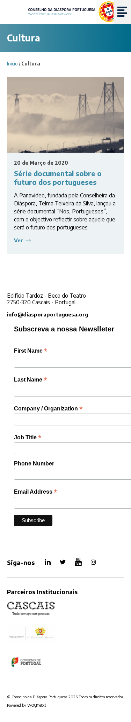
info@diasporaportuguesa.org (47, 314)
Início (12, 63)
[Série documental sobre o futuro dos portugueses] (65, 115)
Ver (18, 240)
